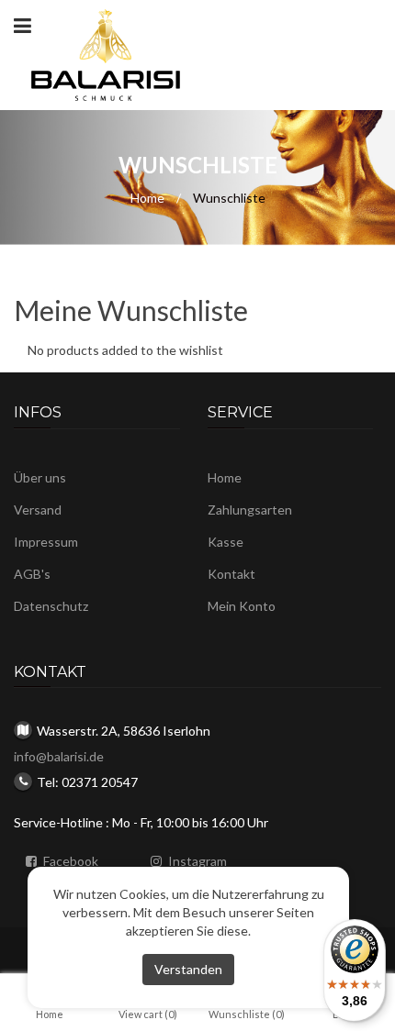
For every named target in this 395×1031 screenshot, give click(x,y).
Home (147, 197)
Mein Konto (242, 606)
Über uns (40, 477)
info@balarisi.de (59, 756)
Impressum (46, 541)
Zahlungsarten (250, 509)
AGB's (32, 574)
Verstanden (188, 969)
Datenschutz (51, 606)
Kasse (225, 541)
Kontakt (231, 574)
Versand (38, 509)
